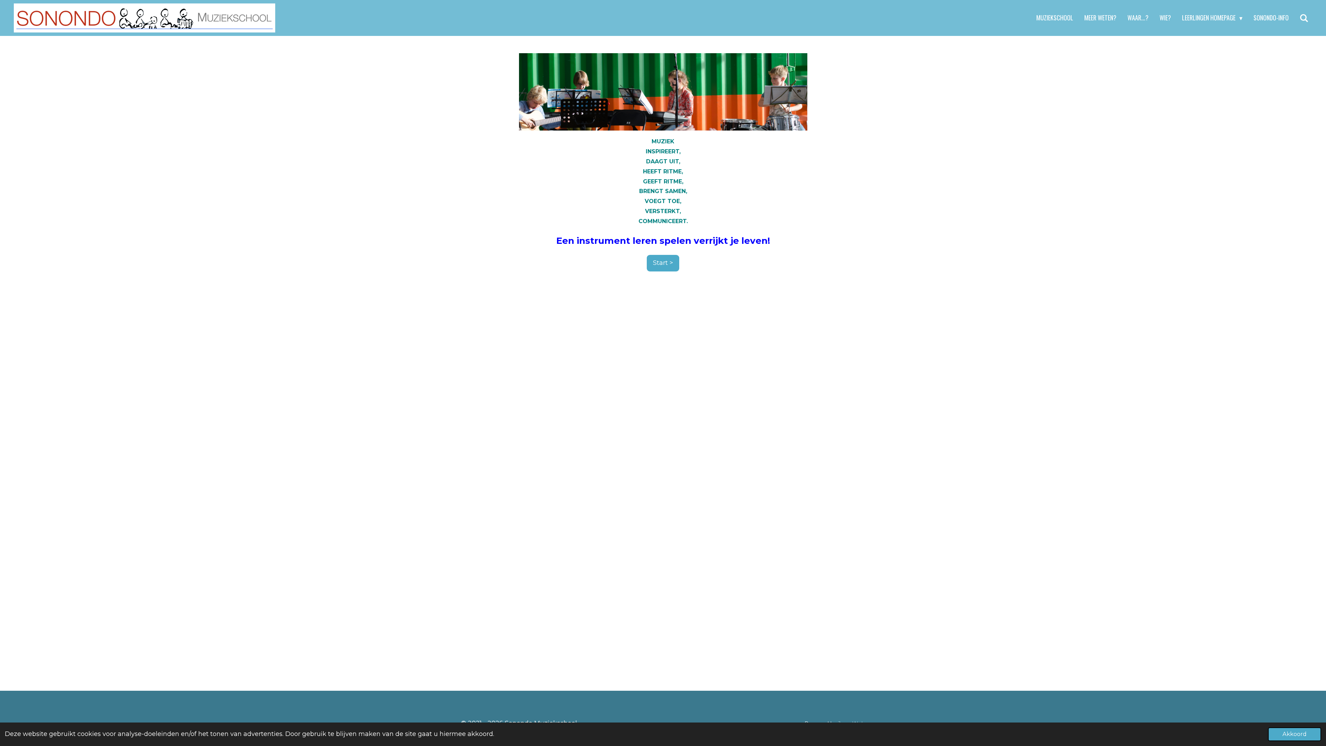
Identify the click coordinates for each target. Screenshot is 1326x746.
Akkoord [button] (1294, 733)
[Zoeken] (1304, 18)
